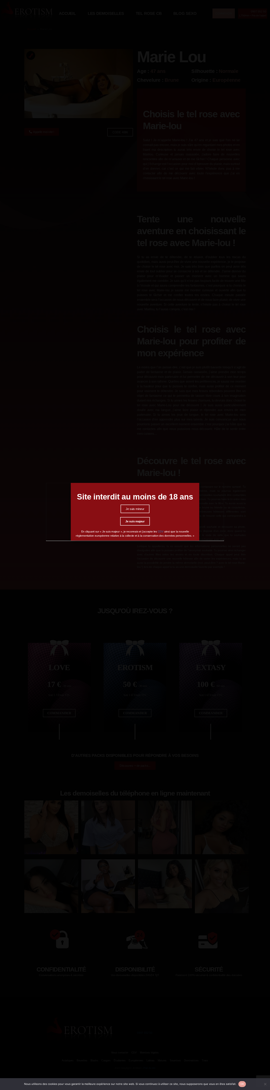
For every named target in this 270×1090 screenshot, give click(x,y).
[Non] (265, 1084)
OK (242, 1083)
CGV (161, 531)
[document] (135, 545)
